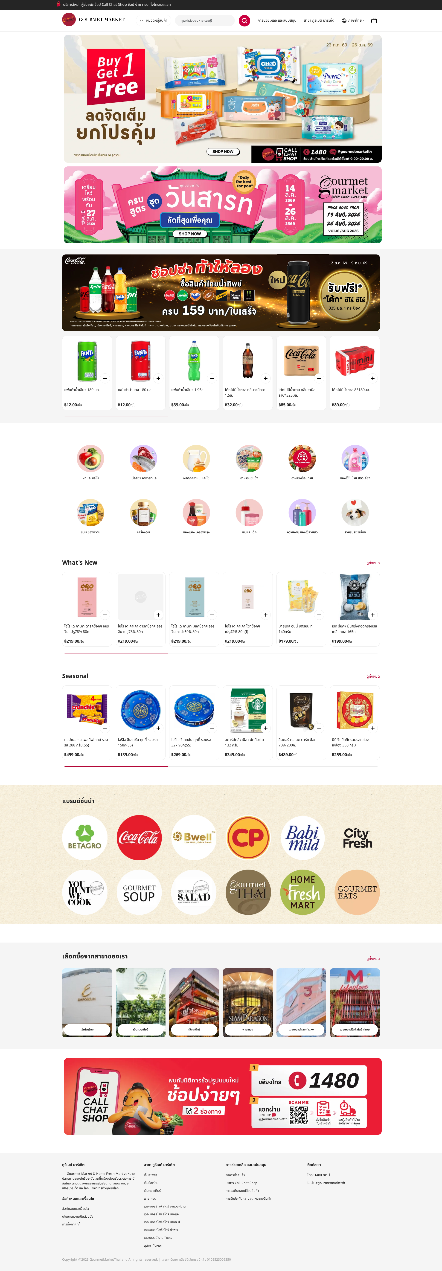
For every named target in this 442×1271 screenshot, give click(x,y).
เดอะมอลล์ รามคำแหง (158, 1237)
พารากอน (150, 1198)
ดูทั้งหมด (373, 563)
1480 (318, 1175)
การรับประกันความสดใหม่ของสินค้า (248, 1198)
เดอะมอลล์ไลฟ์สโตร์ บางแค (161, 1214)
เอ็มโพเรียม (151, 1183)
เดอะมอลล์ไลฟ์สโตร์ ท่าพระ (161, 1229)
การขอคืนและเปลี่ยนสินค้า (242, 1190)
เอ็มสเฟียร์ (150, 1175)
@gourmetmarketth (330, 1183)
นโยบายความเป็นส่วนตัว (77, 1216)
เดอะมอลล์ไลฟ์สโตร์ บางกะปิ (162, 1222)
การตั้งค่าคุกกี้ (71, 1224)
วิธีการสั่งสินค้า (235, 1175)
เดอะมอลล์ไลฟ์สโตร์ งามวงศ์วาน (165, 1206)
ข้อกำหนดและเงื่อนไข (75, 1208)
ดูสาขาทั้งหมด (153, 1245)
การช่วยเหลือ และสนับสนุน (277, 20)
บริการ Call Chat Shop (241, 1183)
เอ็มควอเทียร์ (152, 1190)
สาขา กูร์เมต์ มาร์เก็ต (319, 20)
